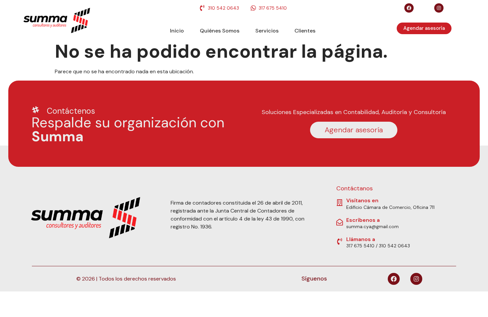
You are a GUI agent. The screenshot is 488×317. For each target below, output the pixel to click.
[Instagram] (439, 8)
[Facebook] (409, 8)
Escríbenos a (363, 220)
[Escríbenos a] (339, 222)
